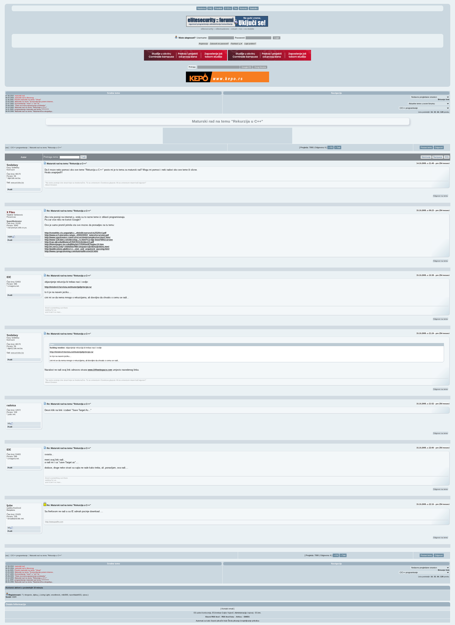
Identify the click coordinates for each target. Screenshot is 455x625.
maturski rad (20, 96)
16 (432, 112)
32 (435, 112)
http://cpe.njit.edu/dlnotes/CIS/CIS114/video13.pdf (69, 242)
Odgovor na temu (440, 196)
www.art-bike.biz (17, 183)
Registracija (203, 44)
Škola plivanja (234, 621)
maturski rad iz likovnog (24, 98)
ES (248, 617)
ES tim (258, 613)
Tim (235, 8)
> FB (330, 147)
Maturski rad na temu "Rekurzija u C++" (31, 107)
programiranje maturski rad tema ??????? (32, 109)
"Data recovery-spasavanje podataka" (30, 105)
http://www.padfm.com (54, 522)
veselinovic (55, 595)
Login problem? (250, 44)
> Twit (337, 147)
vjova (85, 595)
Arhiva (239, 617)
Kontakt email (227, 609)
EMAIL (234, 29)
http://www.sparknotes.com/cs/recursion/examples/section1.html (77, 237)
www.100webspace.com (100, 370)
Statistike (254, 8)
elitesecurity (207, 29)
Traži (83, 157)
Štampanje (437, 157)
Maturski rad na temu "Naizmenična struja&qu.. (34, 111)
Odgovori (439, 147)
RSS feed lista (228, 617)
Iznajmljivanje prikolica (249, 621)
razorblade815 (75, 595)
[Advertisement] (227, 136)
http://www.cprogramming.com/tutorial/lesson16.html (71, 251)
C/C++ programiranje (19, 148)
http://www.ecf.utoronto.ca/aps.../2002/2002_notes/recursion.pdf (77, 235)
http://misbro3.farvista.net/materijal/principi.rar (68, 287)
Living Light (45, 595)
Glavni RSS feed (212, 617)
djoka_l (36, 595)
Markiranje (426, 157)
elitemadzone (222, 29)
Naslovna (201, 8)
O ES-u (228, 8)
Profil (10, 189)
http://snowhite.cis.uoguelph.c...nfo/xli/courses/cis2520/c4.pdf (75, 233)
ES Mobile (249, 29)
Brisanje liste (443, 99)
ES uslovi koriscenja (202, 613)
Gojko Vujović (228, 613)
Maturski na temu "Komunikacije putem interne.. (34, 102)
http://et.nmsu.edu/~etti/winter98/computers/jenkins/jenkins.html (77, 247)
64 (438, 112)
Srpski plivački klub (219, 621)
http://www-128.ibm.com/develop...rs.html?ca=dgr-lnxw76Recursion (79, 240)
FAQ (210, 8)
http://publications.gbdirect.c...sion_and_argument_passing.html (77, 249)
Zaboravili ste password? (219, 44)
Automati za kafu (203, 621)
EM (245, 617)
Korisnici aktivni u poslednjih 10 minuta (24, 588)
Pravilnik (218, 8)
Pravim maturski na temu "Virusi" (28, 100)
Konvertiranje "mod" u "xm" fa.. (27, 103)
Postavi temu (426, 147)
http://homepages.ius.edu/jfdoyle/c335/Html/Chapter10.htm (74, 244)
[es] (7, 148)
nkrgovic (28, 595)
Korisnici (243, 8)
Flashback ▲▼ (236, 44)
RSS (240, 29)
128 (441, 112)
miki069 (64, 595)
